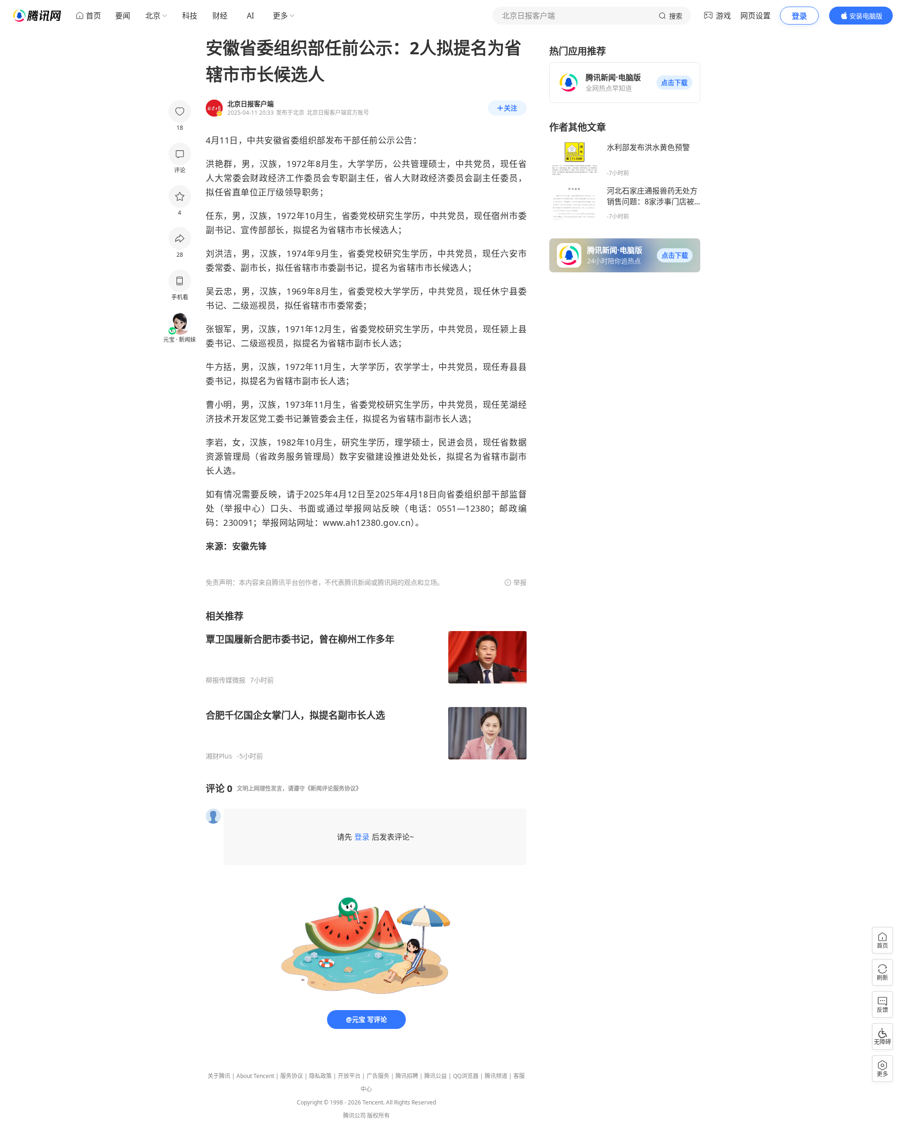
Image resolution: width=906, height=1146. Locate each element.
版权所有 (378, 1116)
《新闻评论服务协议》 (333, 788)
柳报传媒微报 (225, 680)
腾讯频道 (496, 1076)
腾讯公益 (435, 1076)
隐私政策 (320, 1076)
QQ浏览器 (465, 1076)
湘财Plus (219, 756)
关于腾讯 (219, 1076)
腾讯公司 (354, 1116)
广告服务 (378, 1076)
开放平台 (349, 1076)
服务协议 (291, 1076)
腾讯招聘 (406, 1076)
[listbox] (366, 685)
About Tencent (255, 1076)
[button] (674, 83)
